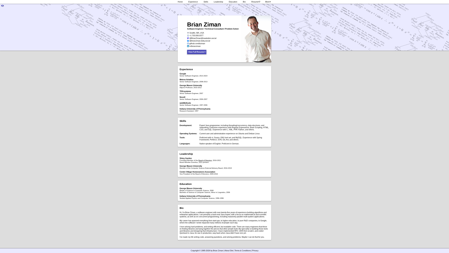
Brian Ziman (218, 251)
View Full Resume (196, 52)
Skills (206, 2)
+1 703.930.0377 (196, 36)
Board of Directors (205, 160)
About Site (228, 251)
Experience (193, 2)
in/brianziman (195, 46)
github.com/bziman (197, 44)
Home (180, 2)
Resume (254, 2)
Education (233, 2)
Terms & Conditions (243, 251)
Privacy (255, 251)
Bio (244, 2)
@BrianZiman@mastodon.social (202, 38)
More (267, 2)
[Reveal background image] (2, 6)
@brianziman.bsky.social (199, 41)
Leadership (218, 2)
